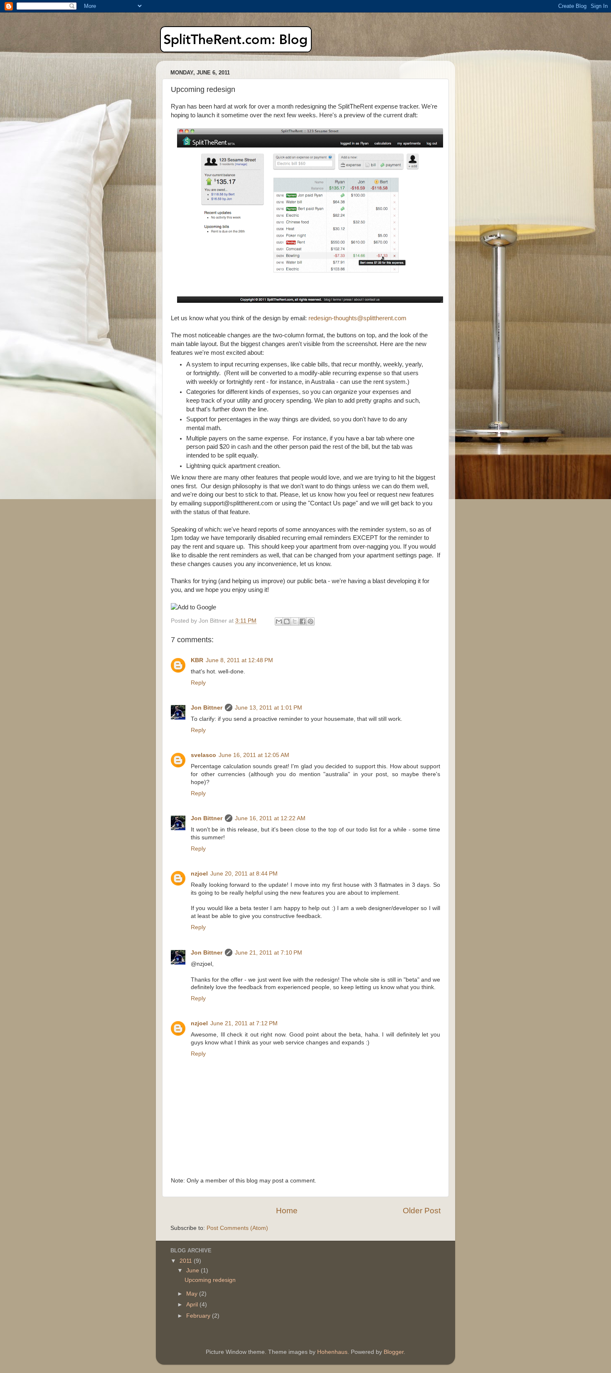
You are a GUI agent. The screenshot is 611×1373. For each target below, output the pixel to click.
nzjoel (199, 874)
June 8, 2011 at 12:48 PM (239, 660)
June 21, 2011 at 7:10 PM (268, 953)
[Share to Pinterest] (310, 621)
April (193, 1304)
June (193, 1270)
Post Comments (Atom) (237, 1228)
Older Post (422, 1210)
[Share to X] (295, 621)
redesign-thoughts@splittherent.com (357, 318)
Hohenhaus (332, 1352)
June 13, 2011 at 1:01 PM (268, 708)
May (192, 1294)
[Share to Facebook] (302, 621)
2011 (187, 1261)
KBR (197, 660)
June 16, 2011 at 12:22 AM (270, 818)
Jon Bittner (206, 708)
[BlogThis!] (287, 621)
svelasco (203, 755)
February (199, 1316)
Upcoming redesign (210, 1280)
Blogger (394, 1352)
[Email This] (279, 621)
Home (287, 1210)
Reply (198, 683)
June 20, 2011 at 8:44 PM (244, 874)
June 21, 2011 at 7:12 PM (244, 1023)
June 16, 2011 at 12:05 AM (254, 755)
